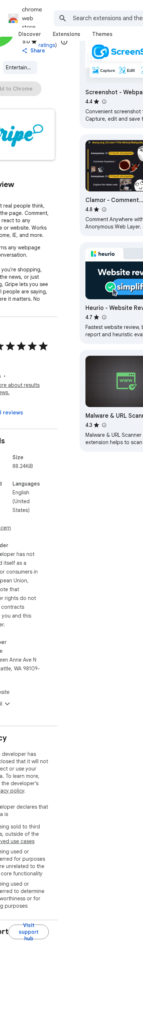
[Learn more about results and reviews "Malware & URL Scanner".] (104, 425)
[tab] (29, 34)
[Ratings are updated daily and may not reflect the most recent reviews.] (64, 41)
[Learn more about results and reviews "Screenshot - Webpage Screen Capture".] (104, 101)
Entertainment (21, 67)
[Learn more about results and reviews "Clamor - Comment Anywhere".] (104, 209)
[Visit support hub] (28, 932)
